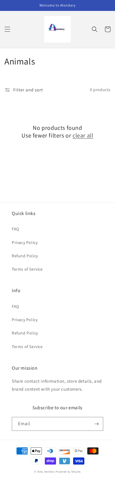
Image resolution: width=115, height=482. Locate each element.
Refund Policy (25, 255)
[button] (7, 29)
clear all (83, 135)
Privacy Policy (24, 242)
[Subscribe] (96, 424)
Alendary (49, 471)
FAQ (15, 229)
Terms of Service (27, 269)
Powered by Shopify (68, 471)
